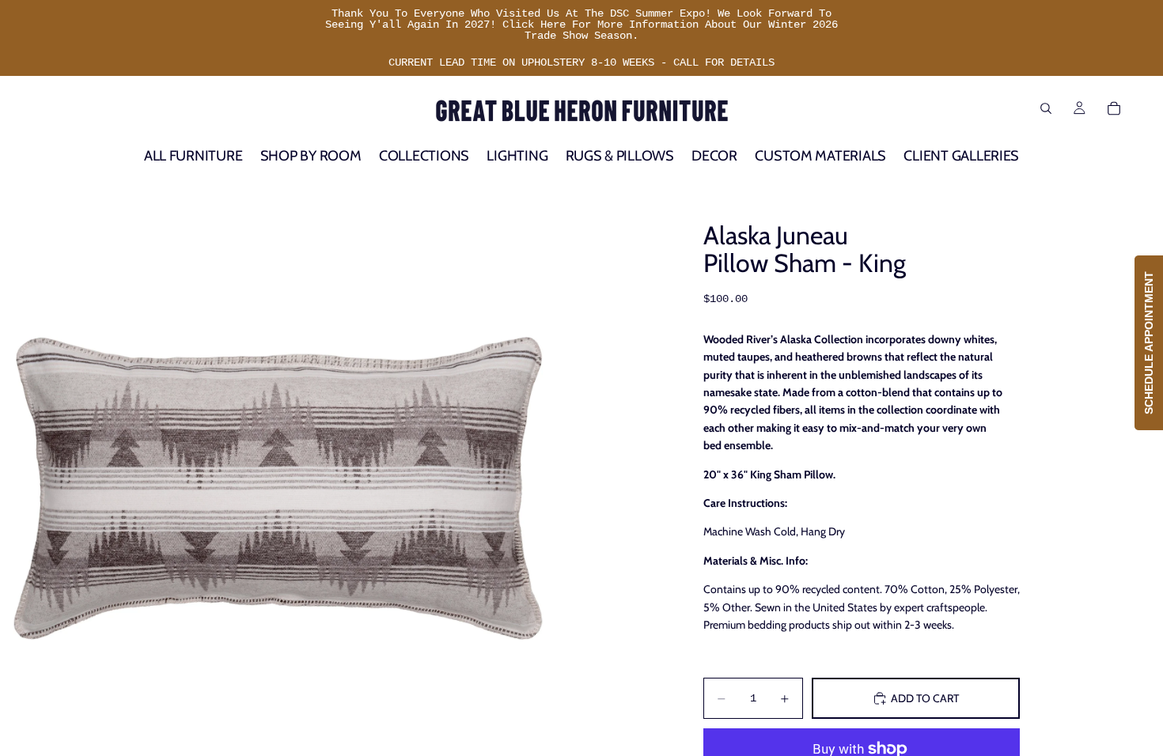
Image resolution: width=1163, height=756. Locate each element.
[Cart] (1114, 108)
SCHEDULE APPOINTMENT (1148, 342)
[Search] (1046, 108)
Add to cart (925, 698)
